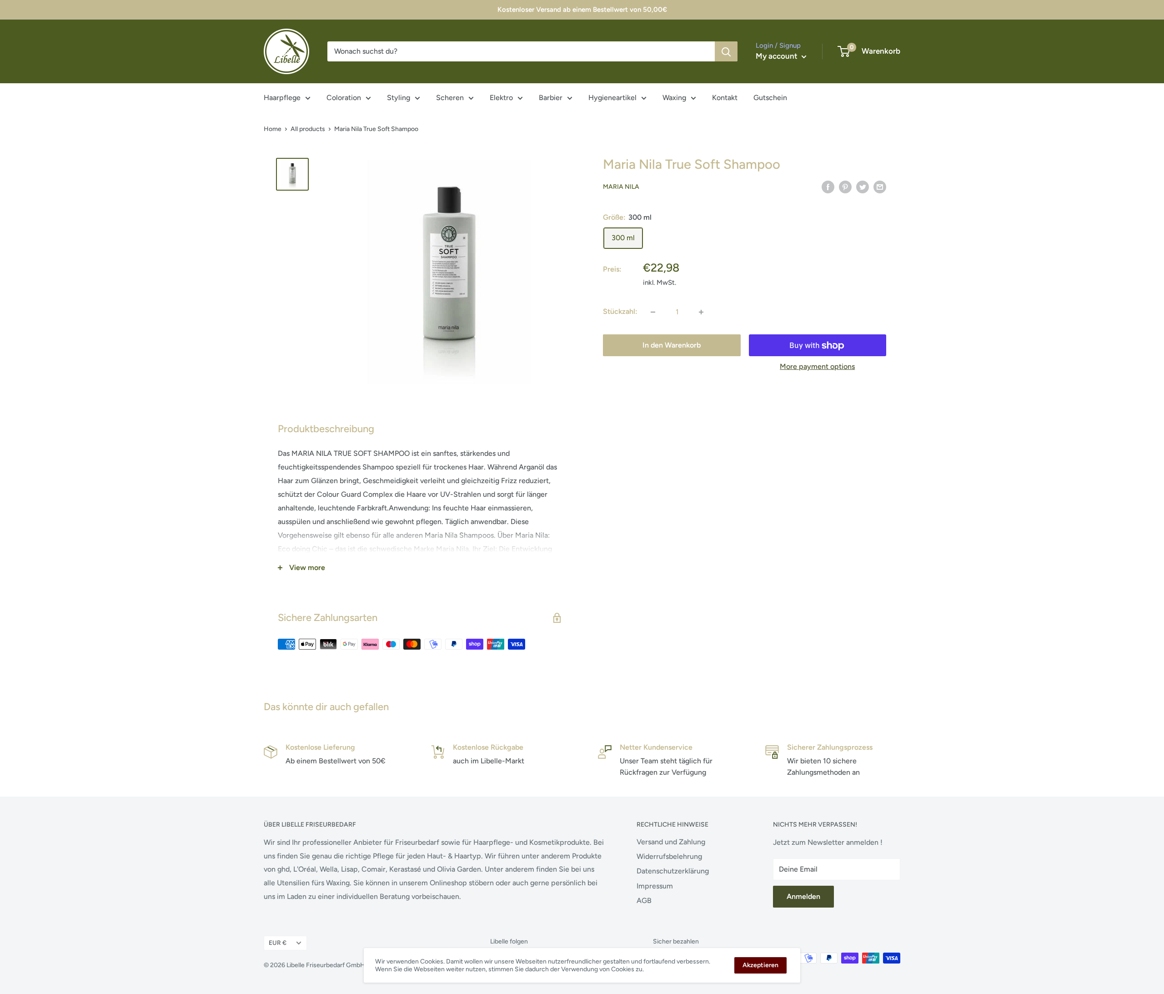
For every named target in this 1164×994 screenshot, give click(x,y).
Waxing (674, 97)
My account (777, 56)
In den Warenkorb (671, 345)
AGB (644, 900)
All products (308, 129)
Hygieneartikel (612, 97)
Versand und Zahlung (671, 842)
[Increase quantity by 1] (701, 312)
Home (272, 129)
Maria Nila (621, 187)
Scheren (450, 97)
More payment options (817, 367)
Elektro (501, 97)
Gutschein (770, 97)
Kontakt (725, 97)
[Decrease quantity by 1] (652, 312)
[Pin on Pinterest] (845, 186)
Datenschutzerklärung (673, 871)
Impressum (655, 886)
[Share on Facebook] (828, 186)
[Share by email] (879, 186)
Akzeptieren (760, 965)
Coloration (343, 97)
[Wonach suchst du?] (726, 51)
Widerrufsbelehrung (669, 856)
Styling (398, 97)
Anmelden (803, 896)
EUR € (277, 942)
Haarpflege (282, 97)
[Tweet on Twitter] (862, 186)
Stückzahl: (620, 312)
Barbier (550, 97)
